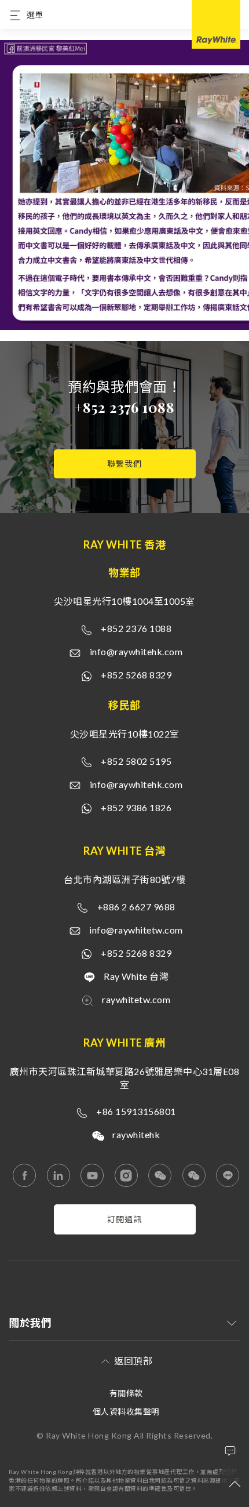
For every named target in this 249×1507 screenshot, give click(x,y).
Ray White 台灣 (136, 976)
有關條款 (126, 1393)
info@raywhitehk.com (136, 651)
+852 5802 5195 (136, 761)
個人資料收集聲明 (126, 1412)
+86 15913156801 (136, 1111)
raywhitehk (136, 1134)
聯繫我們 (124, 464)
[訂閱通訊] (125, 1231)
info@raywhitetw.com (136, 929)
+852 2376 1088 (124, 407)
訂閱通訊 (124, 1219)
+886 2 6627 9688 (136, 906)
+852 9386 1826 (136, 807)
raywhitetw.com (136, 999)
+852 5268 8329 (136, 674)
